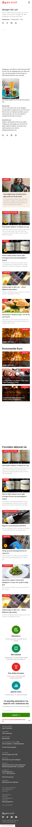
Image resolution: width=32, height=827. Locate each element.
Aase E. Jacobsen (7, 728)
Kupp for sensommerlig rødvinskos (14, 526)
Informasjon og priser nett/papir (11, 759)
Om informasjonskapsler (9, 747)
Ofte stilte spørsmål (7, 777)
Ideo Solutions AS (11, 822)
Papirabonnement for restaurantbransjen (13, 765)
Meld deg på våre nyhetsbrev (10, 782)
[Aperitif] (9, 2)
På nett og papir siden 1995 (9, 754)
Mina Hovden (6, 738)
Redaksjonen (6, 19)
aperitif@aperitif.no (7, 771)
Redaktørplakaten (19, 743)
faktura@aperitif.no (7, 801)
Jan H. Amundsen (7, 733)
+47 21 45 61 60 (10, 773)
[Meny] (29, 2)
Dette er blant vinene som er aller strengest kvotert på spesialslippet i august (14, 258)
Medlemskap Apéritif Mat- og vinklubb (13, 766)
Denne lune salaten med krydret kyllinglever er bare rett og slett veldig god (15, 582)
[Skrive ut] (16, 23)
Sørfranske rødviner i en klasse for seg (15, 227)
